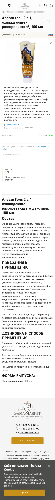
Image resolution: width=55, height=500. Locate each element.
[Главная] (3, 12)
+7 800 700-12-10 (29, 424)
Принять (25, 493)
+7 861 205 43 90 (29, 428)
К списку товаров (12, 154)
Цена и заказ (20, 35)
